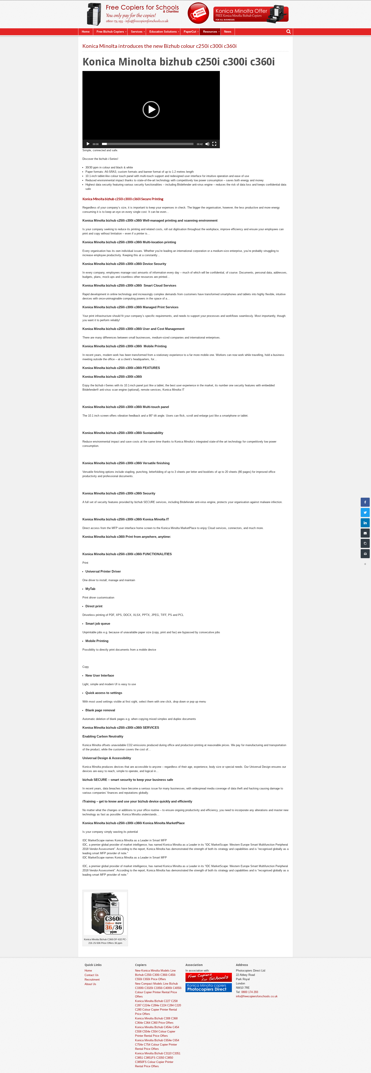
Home (86, 31)
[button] (151, 109)
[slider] (147, 144)
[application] (151, 109)
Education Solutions (163, 31)
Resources (210, 31)
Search (288, 31)
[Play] (88, 144)
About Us (90, 984)
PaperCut (190, 31)
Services (136, 31)
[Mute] (207, 144)
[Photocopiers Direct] (209, 991)
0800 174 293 (249, 992)
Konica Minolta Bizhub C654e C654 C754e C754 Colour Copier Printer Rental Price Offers (157, 1044)
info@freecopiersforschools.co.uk (257, 996)
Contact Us (92, 975)
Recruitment (92, 979)
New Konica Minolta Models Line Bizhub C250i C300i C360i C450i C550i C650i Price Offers (155, 975)
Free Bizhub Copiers (110, 31)
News (227, 31)
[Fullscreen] (214, 144)
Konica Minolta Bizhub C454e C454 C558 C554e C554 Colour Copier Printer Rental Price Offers (157, 1031)
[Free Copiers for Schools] (209, 980)
